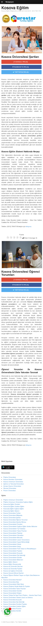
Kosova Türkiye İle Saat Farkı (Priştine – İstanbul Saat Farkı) (22, 595)
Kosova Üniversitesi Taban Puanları (14, 589)
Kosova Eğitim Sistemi (10, 562)
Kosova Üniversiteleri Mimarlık (12, 537)
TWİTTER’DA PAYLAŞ (21, 290)
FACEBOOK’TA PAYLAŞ (21, 285)
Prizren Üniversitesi (9, 490)
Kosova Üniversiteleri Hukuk (12, 544)
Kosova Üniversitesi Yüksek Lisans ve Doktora (18, 597)
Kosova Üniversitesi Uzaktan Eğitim (14, 606)
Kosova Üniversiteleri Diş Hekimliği (14, 555)
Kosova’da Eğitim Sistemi (11, 511)
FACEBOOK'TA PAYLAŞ (21, 67)
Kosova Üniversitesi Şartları (20, 57)
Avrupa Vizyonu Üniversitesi (12, 486)
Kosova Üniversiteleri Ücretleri (12, 524)
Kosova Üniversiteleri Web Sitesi (13, 584)
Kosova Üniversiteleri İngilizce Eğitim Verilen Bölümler (20, 526)
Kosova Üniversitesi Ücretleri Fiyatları (15, 604)
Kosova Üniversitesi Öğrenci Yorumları (20, 273)
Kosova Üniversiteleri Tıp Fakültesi (14, 529)
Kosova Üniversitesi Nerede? (12, 580)
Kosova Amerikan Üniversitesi (12, 479)
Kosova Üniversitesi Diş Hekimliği (13, 602)
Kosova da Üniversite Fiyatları (12, 569)
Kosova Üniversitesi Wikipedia (12, 515)
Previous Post (21, 451)
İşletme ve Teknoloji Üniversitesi (13, 484)
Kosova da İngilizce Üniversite (12, 571)
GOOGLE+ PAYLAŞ (21, 62)
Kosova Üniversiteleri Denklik (12, 557)
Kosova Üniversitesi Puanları (12, 609)
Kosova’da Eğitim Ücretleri (11, 504)
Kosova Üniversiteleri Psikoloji (12, 533)
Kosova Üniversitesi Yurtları (12, 513)
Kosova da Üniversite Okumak (12, 566)
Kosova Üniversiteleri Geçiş (12, 546)
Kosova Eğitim (15, 7)
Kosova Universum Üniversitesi (13, 482)
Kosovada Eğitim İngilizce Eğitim (13, 509)
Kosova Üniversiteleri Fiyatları (12, 551)
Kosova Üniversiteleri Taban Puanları (15, 531)
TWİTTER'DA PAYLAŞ (21, 72)
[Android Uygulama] (7, 467)
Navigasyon (10, 2)
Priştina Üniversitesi (9, 477)
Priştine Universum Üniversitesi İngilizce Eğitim (18, 502)
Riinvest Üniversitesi (9, 488)
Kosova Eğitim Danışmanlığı (12, 564)
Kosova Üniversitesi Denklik (12, 611)
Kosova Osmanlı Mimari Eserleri (13, 573)
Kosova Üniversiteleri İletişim (12, 593)
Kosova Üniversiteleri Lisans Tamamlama (16, 540)
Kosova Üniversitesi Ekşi (11, 582)
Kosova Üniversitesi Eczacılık (12, 600)
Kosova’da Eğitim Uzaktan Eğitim (13, 506)
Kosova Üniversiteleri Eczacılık (12, 553)
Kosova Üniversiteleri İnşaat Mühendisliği (16, 542)
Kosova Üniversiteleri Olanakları (13, 535)
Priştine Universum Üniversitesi (13, 500)
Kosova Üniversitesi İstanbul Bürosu (14, 522)
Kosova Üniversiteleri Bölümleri (13, 560)
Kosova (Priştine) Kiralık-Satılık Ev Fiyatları (16, 586)
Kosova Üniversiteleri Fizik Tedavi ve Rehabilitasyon (19, 549)
